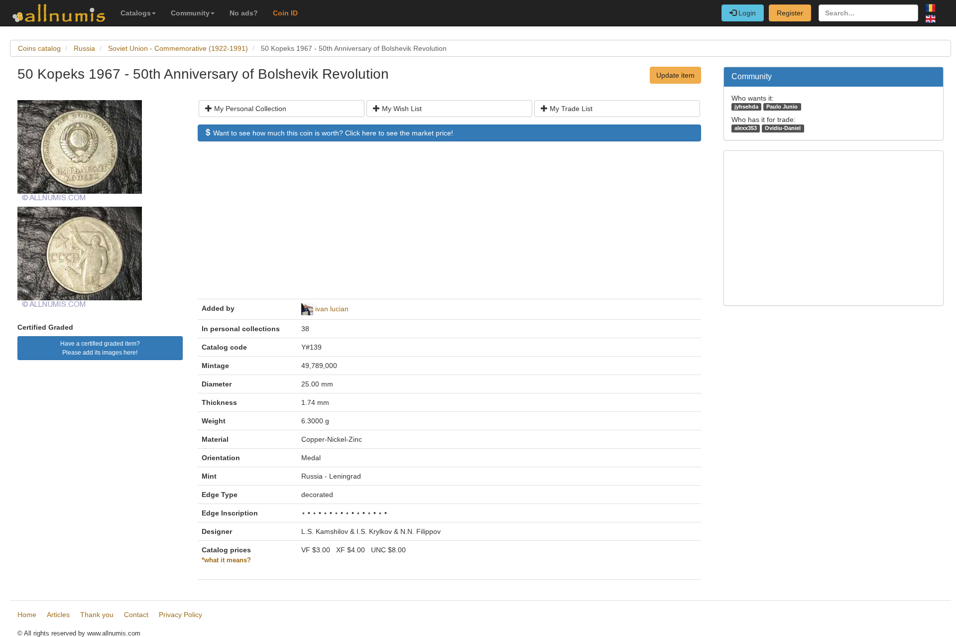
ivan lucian (332, 309)
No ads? (244, 13)
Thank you (97, 615)
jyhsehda (746, 107)
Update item (675, 75)
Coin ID (285, 13)
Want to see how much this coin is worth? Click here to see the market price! (332, 133)
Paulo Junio (782, 107)
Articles (58, 615)
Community (190, 13)
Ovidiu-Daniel (783, 128)
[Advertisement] (449, 225)
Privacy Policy (180, 615)
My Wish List (401, 109)
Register (790, 13)
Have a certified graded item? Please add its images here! (100, 348)
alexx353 (745, 128)
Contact (136, 615)
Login (746, 13)
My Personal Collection (249, 109)
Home (26, 615)
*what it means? (226, 560)
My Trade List (570, 109)
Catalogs (135, 13)
